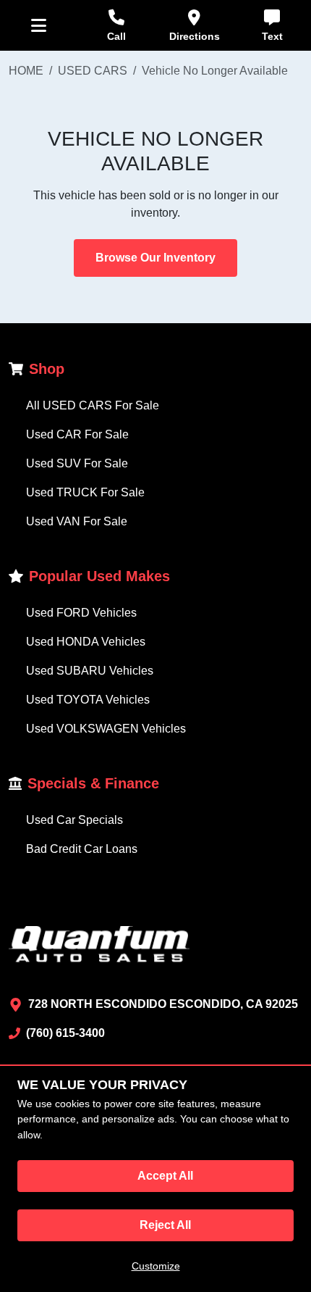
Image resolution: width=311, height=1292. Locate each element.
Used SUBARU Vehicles (89, 670)
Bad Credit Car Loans (81, 849)
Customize (156, 1266)
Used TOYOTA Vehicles (88, 699)
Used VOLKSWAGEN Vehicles (106, 728)
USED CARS (92, 70)
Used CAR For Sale (77, 434)
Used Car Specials (74, 820)
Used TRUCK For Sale (85, 492)
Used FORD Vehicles (81, 613)
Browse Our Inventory (155, 257)
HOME (26, 70)
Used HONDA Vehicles (85, 641)
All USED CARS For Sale (92, 405)
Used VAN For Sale (76, 521)
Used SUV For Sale (77, 463)
